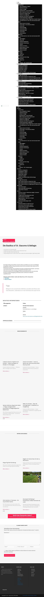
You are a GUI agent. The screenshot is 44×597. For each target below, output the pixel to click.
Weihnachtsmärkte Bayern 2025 (24, 96)
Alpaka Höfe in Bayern (22, 69)
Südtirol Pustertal (23, 50)
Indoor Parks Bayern (22, 82)
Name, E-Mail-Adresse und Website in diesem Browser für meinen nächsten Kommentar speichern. (19, 551)
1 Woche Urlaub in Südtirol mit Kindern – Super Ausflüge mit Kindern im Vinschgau (11, 363)
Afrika (19, 61)
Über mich (19, 573)
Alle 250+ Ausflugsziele (22, 65)
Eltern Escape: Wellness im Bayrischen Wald (27, 76)
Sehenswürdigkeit (29, 253)
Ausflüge (19, 168)
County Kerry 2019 (23, 30)
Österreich (20, 51)
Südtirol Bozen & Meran (24, 47)
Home (18, 2)
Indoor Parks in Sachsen (23, 84)
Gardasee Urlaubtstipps (24, 43)
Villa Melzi (7, 278)
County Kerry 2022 (23, 28)
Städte (38, 253)
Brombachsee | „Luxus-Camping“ (26, 10)
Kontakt (19, 571)
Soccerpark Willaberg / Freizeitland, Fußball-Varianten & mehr (31, 500)
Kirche (17, 253)
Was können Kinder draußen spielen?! (25, 100)
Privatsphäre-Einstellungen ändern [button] (30, 595)
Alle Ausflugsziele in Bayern (25, 6)
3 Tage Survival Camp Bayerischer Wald (26, 90)
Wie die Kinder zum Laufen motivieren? (26, 101)
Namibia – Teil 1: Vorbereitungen (26, 62)
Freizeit (14, 253)
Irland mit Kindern (21, 89)
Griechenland (21, 58)
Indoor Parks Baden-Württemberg (24, 83)
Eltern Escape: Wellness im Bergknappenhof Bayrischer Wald (30, 79)
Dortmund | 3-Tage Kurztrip (25, 13)
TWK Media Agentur (20, 575)
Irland (19, 21)
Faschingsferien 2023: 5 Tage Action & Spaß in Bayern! (30, 19)
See (24, 253)
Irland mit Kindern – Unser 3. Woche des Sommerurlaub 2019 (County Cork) (31, 363)
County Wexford (23, 33)
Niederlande (20, 55)
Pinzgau (21, 52)
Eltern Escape (19, 73)
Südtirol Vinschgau (23, 48)
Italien (19, 37)
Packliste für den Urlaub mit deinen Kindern (27, 104)
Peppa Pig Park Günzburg (9, 462)
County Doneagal (23, 27)
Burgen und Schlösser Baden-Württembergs (27, 72)
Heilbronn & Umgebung (24, 14)
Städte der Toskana (23, 45)
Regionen (19, 3)
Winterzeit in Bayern (22, 71)
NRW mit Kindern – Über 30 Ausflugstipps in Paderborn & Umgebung (30, 405)
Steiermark (22, 54)
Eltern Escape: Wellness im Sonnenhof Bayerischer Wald (29, 77)
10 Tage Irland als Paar (22, 75)
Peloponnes (22, 59)
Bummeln (11, 253)
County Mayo (22, 31)
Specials (18, 86)
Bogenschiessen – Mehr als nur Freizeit (26, 93)
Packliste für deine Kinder (23, 103)
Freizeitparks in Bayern (22, 68)
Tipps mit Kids (19, 97)
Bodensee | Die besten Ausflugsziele (27, 16)
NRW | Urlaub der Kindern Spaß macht (27, 12)
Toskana (21, 44)
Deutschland (20, 5)
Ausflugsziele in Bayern (22, 66)
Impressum (19, 569)
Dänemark (20, 34)
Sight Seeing (35, 253)
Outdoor (22, 253)
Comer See (22, 40)
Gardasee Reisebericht (24, 41)
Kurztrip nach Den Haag (24, 57)
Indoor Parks (19, 80)
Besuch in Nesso (8, 279)
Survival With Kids (22, 94)
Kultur (20, 253)
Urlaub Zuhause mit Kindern (24, 91)
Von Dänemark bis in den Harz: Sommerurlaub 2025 (30, 20)
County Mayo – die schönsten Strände (27, 24)
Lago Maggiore (22, 38)
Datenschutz (19, 570)
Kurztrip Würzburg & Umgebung (26, 17)
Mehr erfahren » (6, 371)
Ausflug (7, 253)
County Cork (22, 26)
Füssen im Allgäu (23, 9)
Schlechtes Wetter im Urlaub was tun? (26, 98)
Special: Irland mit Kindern (25, 23)
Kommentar (6, 532)
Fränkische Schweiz (23, 7)
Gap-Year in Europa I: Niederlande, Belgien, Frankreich (28, 87)
